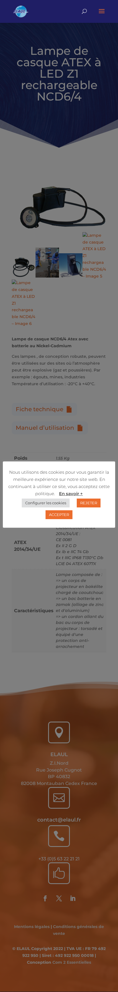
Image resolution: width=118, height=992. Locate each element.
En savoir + (71, 493)
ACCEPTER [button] (59, 514)
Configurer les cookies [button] (45, 503)
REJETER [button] (88, 503)
